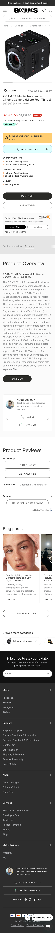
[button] (26, 10)
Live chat (31, 424)
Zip (4, 857)
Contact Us (9, 744)
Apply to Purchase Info (15, 232)
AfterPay (7, 852)
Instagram (8, 707)
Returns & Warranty (13, 759)
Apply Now (15, 227)
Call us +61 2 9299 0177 (29, 882)
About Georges (11, 782)
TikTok (6, 712)
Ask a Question (27, 473)
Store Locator (10, 749)
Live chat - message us (29, 890)
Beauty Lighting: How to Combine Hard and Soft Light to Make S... (19, 578)
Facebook (8, 697)
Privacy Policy (17, 925)
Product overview (12, 246)
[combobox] (27, 18)
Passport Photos (12, 824)
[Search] (8, 18)
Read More (17, 378)
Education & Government (16, 810)
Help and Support (12, 730)
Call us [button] (30, 416)
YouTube (7, 702)
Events (6, 829)
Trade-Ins (8, 820)
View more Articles (26, 613)
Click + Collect (11, 787)
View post (10, 599)
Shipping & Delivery (13, 754)
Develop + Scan (11, 815)
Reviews (29, 246)
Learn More (38, 227)
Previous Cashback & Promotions (21, 740)
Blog (5, 834)
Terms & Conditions (35, 925)
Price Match (9, 764)
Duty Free (8, 792)
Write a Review (27, 464)
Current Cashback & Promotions (20, 735)
